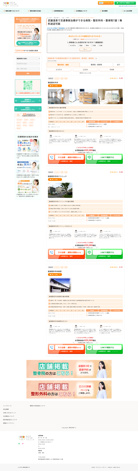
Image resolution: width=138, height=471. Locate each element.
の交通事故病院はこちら (28, 100)
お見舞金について (81, 11)
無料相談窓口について (10, 420)
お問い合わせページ (9, 413)
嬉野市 (25, 122)
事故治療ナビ (57, 17)
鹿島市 (19, 128)
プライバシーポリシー (101, 467)
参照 (105, 124)
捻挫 (81, 45)
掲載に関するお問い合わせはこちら (127, 6)
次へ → (85, 49)
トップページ (7, 406)
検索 (28, 73)
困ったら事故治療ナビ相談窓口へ (28, 19)
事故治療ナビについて (12, 11)
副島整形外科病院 (55, 271)
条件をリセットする (85, 73)
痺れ (87, 45)
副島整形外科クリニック (57, 176)
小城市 (31, 122)
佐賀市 (26, 119)
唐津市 (32, 119)
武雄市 (67, 17)
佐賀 (63, 17)
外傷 (101, 45)
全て (118, 64)
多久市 (19, 122)
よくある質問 (128, 11)
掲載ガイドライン (8, 423)
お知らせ (110, 467)
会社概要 (105, 11)
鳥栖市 (31, 125)
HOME (93, 467)
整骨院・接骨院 (96, 64)
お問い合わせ (116, 467)
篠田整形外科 (53, 82)
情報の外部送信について (37, 406)
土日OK (85, 69)
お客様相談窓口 (59, 11)
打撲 (94, 45)
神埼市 (25, 125)
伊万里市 (19, 119)
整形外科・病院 (63, 65)
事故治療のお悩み (35, 11)
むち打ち (73, 45)
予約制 (111, 69)
